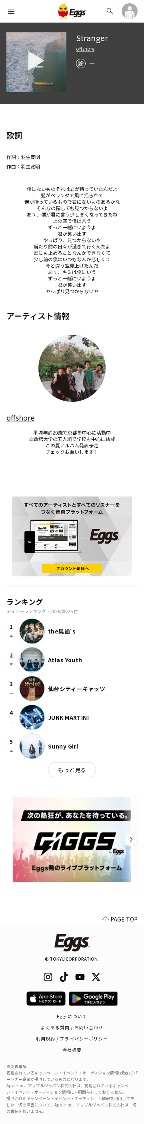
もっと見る (72, 770)
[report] (92, 63)
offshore (85, 49)
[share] (81, 63)
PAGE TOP (124, 919)
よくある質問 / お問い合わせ (72, 1027)
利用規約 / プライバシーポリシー (72, 1038)
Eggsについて (72, 1016)
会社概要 (72, 1050)
